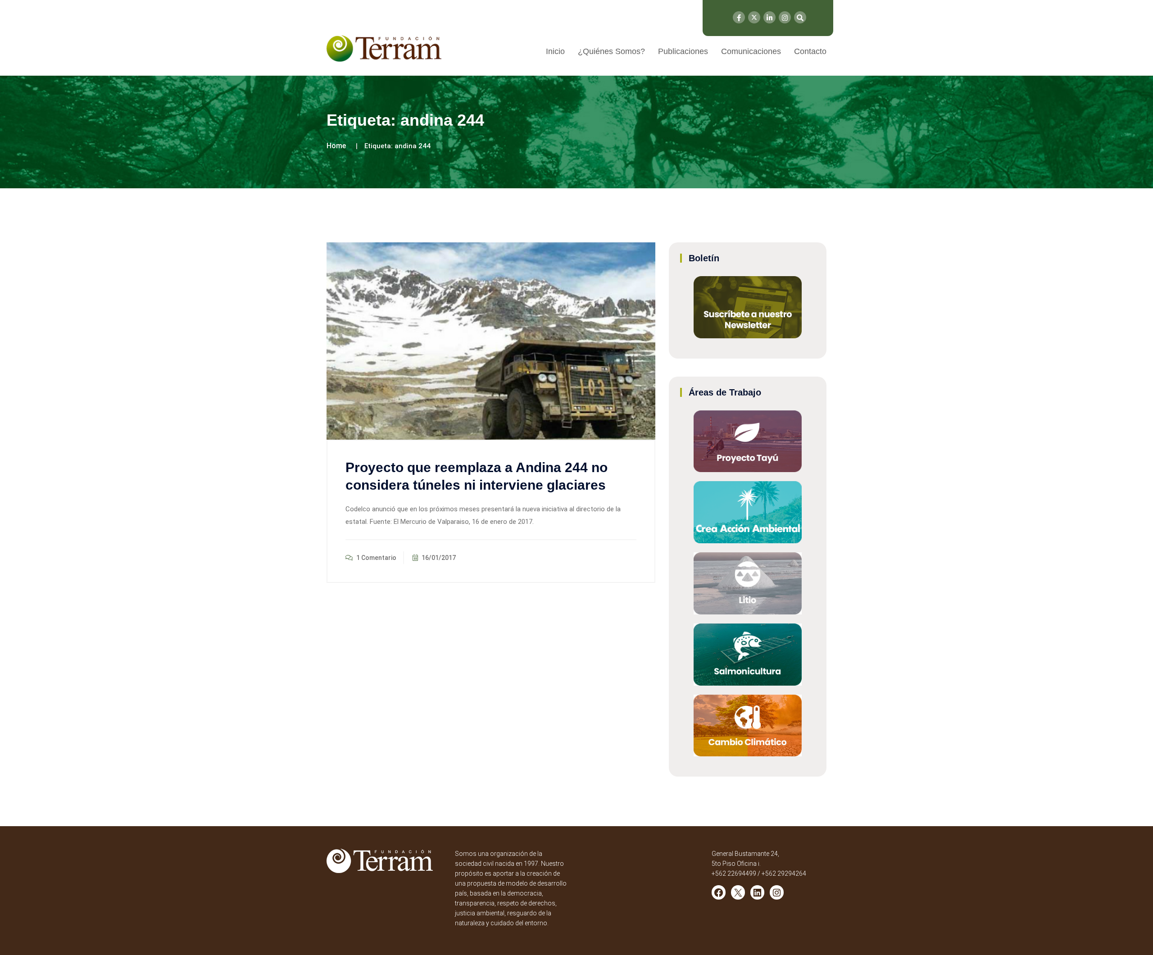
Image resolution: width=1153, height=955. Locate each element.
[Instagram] (785, 17)
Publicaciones (683, 51)
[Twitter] (754, 17)
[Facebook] (739, 17)
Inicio (555, 51)
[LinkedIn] (769, 17)
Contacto (810, 51)
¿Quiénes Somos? (611, 51)
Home (336, 145)
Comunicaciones (751, 51)
